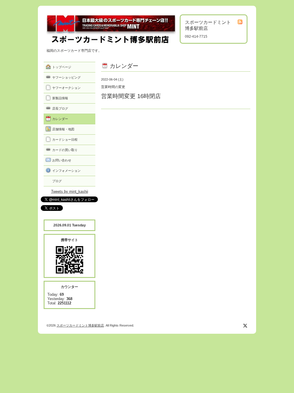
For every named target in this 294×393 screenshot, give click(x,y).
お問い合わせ (61, 160)
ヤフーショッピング (66, 77)
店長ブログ (60, 108)
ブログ (57, 181)
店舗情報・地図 (63, 129)
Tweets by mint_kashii (69, 191)
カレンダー (60, 119)
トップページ (61, 67)
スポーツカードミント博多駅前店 (80, 325)
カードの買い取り (65, 150)
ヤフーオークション (66, 87)
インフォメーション (66, 170)
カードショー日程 (65, 139)
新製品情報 (60, 98)
